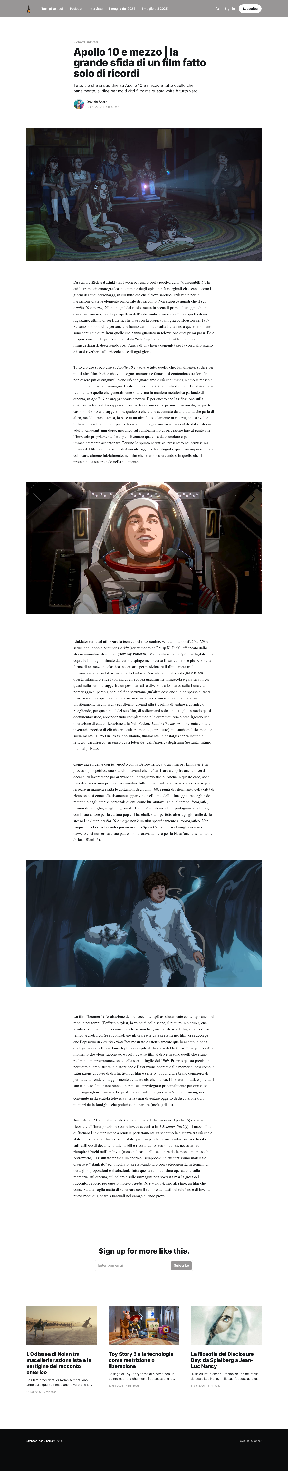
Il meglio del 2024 (122, 9)
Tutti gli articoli (52, 9)
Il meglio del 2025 (154, 9)
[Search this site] (218, 8)
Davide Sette (96, 102)
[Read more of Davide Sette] (78, 104)
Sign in (230, 9)
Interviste (96, 9)
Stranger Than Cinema (39, 1440)
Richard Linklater (85, 42)
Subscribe (250, 9)
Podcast (76, 9)
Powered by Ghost (250, 1440)
